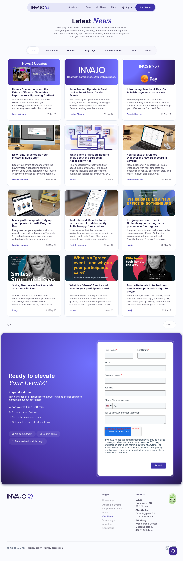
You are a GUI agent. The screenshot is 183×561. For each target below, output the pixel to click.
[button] (74, 7)
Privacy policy (35, 547)
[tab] (33, 50)
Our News (101, 7)
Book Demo (145, 7)
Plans (88, 7)
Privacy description (53, 547)
